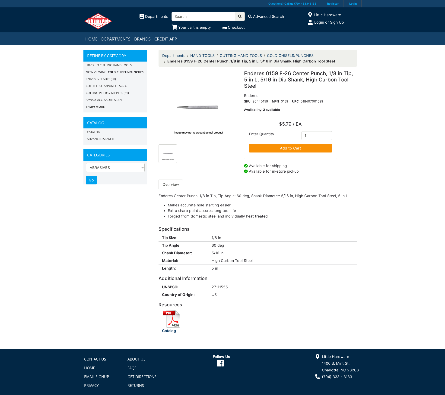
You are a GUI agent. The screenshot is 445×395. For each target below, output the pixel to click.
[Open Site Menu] (310, 14)
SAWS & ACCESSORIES (101, 100)
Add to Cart (290, 148)
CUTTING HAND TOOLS (241, 55)
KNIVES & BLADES (98, 79)
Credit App (165, 39)
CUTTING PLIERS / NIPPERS (104, 93)
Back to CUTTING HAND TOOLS (109, 65)
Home (91, 39)
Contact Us (95, 359)
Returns (135, 385)
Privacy (91, 385)
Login (353, 3)
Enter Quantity (261, 134)
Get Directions (141, 376)
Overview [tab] (170, 184)
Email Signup (96, 376)
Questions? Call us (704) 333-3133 (292, 3)
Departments (115, 39)
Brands (142, 39)
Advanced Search (100, 139)
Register (333, 3)
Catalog (93, 132)
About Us (136, 359)
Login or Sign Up (329, 22)
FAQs (132, 367)
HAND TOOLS (202, 55)
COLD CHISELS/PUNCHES (103, 86)
